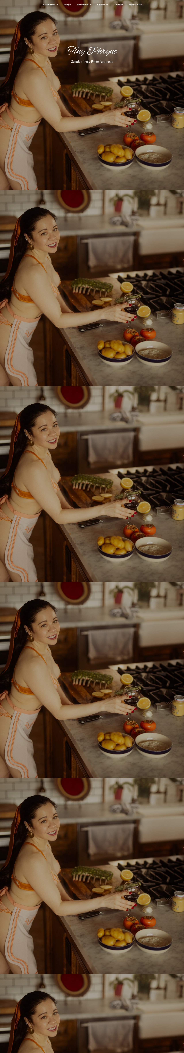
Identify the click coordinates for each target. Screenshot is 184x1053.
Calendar (118, 4)
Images (67, 4)
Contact (101, 4)
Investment (83, 4)
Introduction (48, 4)
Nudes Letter (135, 4)
